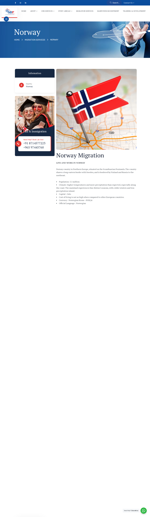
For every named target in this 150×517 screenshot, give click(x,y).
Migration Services (35, 40)
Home (17, 40)
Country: (29, 84)
